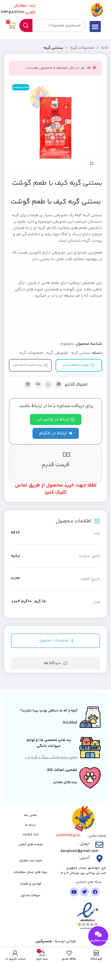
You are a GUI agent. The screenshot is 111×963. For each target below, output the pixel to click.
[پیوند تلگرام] (28, 384)
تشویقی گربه (57, 353)
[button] (95, 26)
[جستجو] (25, 25)
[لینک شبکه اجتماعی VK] (38, 384)
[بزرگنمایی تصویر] (91, 163)
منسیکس (43, 941)
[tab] (55, 641)
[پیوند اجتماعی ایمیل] (58, 384)
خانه (104, 48)
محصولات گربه (82, 48)
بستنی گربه (53, 48)
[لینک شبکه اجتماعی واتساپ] (48, 384)
